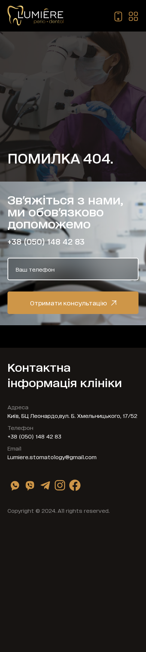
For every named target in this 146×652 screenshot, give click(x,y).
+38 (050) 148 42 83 (46, 241)
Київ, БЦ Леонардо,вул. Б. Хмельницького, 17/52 (72, 415)
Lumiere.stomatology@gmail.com (52, 457)
